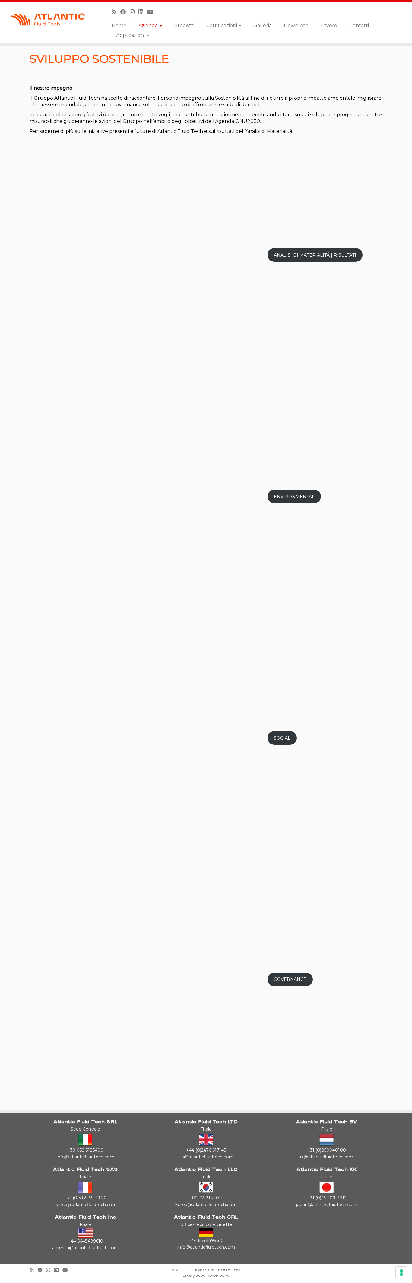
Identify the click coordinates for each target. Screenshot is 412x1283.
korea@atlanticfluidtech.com (206, 1204)
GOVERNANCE (290, 979)
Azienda (148, 25)
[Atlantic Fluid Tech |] (47, 20)
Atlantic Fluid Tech (187, 1270)
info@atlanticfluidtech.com (85, 1157)
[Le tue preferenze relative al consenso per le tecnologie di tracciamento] (401, 1272)
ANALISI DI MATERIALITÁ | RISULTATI (315, 255)
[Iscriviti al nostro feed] (116, 11)
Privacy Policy (194, 1276)
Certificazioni (222, 25)
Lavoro (329, 25)
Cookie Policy (218, 1276)
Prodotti (184, 25)
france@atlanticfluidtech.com (85, 1204)
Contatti (359, 25)
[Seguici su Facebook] (125, 11)
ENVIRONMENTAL (294, 496)
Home (119, 25)
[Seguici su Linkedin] (142, 11)
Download (296, 25)
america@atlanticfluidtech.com (85, 1247)
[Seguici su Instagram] (134, 11)
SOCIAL (282, 738)
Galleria (262, 25)
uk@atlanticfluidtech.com (206, 1157)
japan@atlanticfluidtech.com (326, 1204)
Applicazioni (131, 35)
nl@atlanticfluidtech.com (326, 1157)
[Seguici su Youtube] (152, 11)
